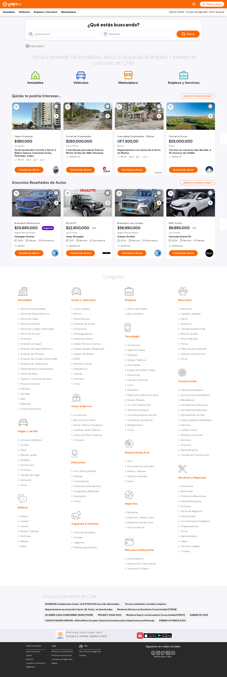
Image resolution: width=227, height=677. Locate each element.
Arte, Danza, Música (85, 471)
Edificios (25, 388)
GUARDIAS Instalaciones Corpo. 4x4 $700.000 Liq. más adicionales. (82, 604)
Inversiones (187, 486)
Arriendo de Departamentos (36, 348)
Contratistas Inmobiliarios (195, 395)
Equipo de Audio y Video (141, 370)
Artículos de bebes (84, 532)
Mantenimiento (189, 450)
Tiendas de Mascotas (193, 328)
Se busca (25, 470)
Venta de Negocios (191, 511)
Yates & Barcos (81, 406)
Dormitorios (27, 465)
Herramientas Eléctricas (194, 405)
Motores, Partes (83, 363)
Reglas (54, 663)
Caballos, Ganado (191, 313)
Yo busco (79, 440)
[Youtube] (172, 652)
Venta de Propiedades (33, 308)
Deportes (131, 504)
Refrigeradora (135, 425)
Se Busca (79, 378)
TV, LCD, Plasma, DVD (139, 405)
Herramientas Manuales (194, 410)
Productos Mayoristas (193, 496)
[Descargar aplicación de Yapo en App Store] (151, 635)
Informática (133, 365)
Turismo (185, 551)
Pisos (23, 450)
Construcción (187, 381)
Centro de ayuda (216, 12)
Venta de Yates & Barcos (88, 435)
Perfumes (25, 536)
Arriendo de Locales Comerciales (39, 358)
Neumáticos (80, 368)
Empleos (130, 300)
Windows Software (138, 410)
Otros (23, 485)
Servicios (186, 440)
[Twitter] (163, 652)
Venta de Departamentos (34, 313)
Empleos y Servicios (45, 12)
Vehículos (24, 12)
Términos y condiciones (62, 651)
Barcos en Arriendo (85, 420)
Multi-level (186, 491)
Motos (77, 313)
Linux (130, 385)
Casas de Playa (29, 373)
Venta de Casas (29, 318)
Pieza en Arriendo (30, 383)
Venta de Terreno (30, 333)
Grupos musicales (137, 476)
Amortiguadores (83, 333)
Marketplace (68, 12)
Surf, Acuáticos (136, 527)
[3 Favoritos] (170, 193)
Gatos (184, 318)
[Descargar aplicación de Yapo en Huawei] (140, 635)
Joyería (24, 521)
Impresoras (133, 375)
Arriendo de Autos (84, 323)
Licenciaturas (81, 481)
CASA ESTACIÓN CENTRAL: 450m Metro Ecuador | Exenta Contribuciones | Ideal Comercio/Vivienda (99, 620)
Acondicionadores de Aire (142, 415)
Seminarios (80, 496)
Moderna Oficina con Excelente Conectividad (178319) (147, 609)
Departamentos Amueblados (36, 368)
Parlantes (132, 390)
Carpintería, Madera (192, 390)
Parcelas (25, 393)
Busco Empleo (135, 313)
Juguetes (79, 542)
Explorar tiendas (176, 12)
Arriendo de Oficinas (32, 353)
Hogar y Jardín (28, 431)
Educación (78, 462)
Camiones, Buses (83, 338)
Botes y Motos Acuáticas (88, 425)
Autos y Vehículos (83, 300)
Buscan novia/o (189, 333)
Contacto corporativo (35, 663)
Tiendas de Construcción (195, 455)
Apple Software (136, 350)
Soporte (29, 659)
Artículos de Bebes (31, 440)
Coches (78, 537)
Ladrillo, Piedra (189, 430)
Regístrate (30, 667)
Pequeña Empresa (191, 501)
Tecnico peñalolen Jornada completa (145, 604)
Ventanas (25, 480)
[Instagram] (158, 652)
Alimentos (186, 308)
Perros (184, 343)
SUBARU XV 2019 (199, 615)
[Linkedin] (168, 652)
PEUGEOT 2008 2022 (109, 615)
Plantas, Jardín (28, 455)
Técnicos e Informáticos (87, 486)
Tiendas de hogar (30, 475)
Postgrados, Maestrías (86, 491)
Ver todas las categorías (90, 651)
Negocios (25, 403)
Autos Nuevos (82, 318)
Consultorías (188, 516)
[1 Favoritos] (170, 107)
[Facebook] (153, 652)
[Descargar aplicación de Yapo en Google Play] (165, 635)
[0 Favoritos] (16, 107)
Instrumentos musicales (140, 466)
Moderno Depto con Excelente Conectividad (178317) (155, 615)
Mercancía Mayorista (139, 550)
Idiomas (78, 476)
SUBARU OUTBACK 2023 (172, 620)
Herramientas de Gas (193, 415)
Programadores (189, 526)
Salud (184, 541)
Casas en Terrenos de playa (36, 378)
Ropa (23, 546)
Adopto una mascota (193, 353)
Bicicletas (132, 512)
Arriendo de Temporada (34, 363)
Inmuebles (9, 12)
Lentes (24, 526)
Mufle (77, 358)
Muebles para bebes (85, 547)
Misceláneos (188, 400)
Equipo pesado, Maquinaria (89, 348)
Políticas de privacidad (61, 655)
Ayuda (29, 655)
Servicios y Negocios (192, 477)
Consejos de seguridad (196, 12)
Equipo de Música (84, 353)
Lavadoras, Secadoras (140, 420)
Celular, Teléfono (136, 360)
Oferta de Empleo (137, 308)
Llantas (78, 373)
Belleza (22, 507)
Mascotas (185, 300)
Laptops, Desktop (137, 380)
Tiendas (82, 655)
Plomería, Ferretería (192, 435)
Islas (22, 398)
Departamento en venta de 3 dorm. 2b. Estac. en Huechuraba (78, 609)
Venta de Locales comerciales (37, 328)
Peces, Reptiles (189, 338)
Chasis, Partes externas (87, 343)
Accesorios (80, 328)
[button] (56, 116)
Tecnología (132, 336)
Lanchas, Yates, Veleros (87, 430)
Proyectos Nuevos (30, 408)
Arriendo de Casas (30, 343)
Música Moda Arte (137, 452)
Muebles (25, 460)
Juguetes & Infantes (85, 524)
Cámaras (132, 355)
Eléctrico (186, 425)
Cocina (24, 445)
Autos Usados (82, 308)
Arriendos (26, 338)
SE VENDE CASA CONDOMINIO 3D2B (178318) (69, 615)
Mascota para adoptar (194, 348)
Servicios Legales (190, 546)
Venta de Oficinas (30, 323)
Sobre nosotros (33, 651)
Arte (129, 461)
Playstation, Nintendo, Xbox (143, 395)
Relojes (24, 541)
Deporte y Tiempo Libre (140, 517)
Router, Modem (136, 400)
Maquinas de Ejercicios (140, 522)
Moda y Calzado (29, 531)
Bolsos (24, 516)
